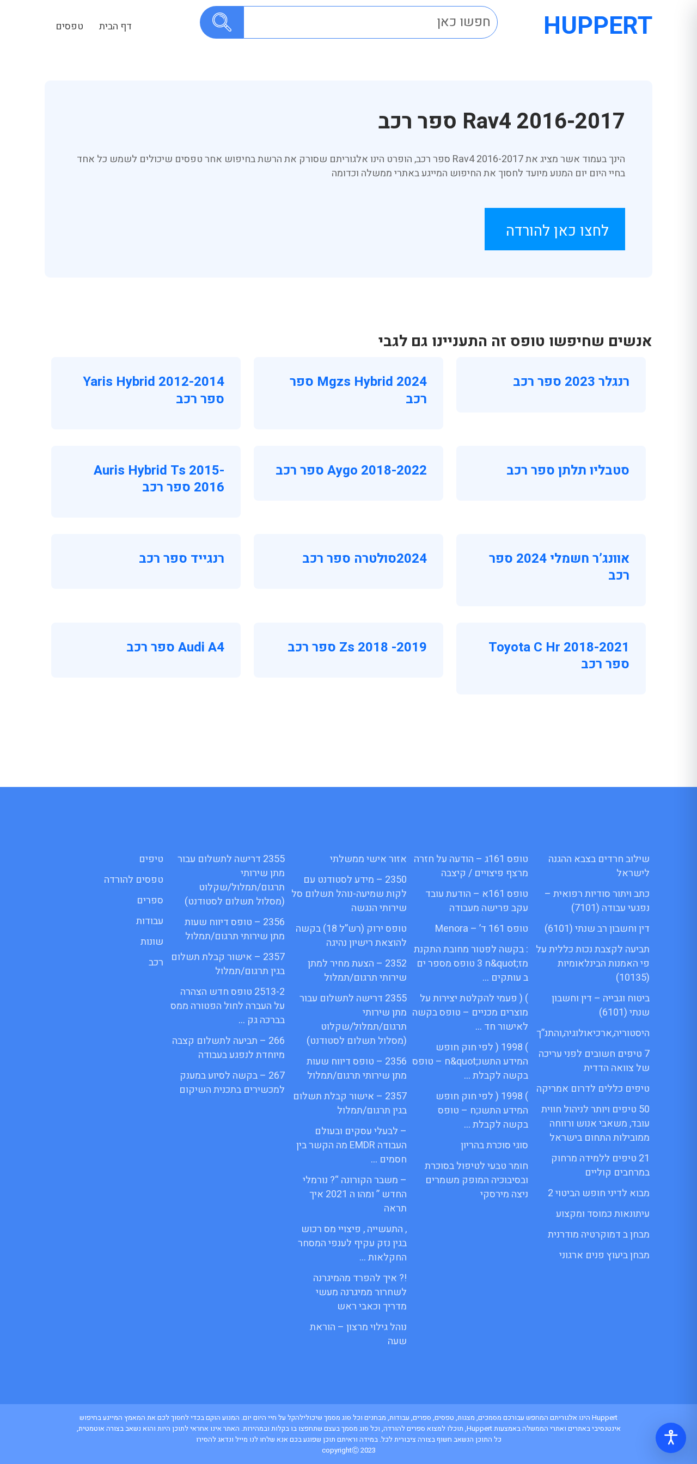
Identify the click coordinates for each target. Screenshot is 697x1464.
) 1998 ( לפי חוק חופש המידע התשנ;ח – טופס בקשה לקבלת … (482, 1110)
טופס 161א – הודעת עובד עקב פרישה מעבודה (476, 901)
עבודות (149, 921)
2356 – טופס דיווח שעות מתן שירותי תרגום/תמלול (357, 1068)
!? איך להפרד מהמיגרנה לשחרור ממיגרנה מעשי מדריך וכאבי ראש (360, 1292)
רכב (156, 962)
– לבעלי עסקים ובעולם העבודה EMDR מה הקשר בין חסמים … (351, 1145)
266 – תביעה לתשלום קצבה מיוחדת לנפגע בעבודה (228, 1048)
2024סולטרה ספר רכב (364, 558)
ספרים (150, 900)
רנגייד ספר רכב (181, 558)
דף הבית (115, 26)
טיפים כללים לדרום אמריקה (593, 1088)
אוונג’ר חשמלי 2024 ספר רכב (559, 567)
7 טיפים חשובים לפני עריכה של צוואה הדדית (594, 1061)
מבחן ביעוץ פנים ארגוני (604, 1255)
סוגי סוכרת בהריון (494, 1145)
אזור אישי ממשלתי (368, 859)
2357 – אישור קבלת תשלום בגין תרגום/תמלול (350, 1103)
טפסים (69, 26)
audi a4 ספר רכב (175, 647)
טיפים (151, 859)
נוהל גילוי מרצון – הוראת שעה (358, 1334)
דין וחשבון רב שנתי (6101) (597, 928)
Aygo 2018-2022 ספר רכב (351, 470)
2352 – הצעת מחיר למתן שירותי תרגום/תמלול (357, 970)
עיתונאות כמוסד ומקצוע (603, 1214)
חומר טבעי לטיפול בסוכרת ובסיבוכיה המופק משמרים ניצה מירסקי (476, 1180)
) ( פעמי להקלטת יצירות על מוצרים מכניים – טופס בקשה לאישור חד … (470, 1012)
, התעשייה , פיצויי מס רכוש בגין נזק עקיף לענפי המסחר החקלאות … (352, 1243)
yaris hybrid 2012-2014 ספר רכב (153, 390)
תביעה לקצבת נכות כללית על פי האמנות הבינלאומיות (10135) (593, 963)
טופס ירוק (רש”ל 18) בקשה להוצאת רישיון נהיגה (351, 935)
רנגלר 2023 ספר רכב (571, 381)
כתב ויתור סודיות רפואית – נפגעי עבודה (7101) (597, 901)
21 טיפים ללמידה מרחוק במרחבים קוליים (600, 1165)
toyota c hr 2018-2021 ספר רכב (558, 656)
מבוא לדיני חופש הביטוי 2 (599, 1193)
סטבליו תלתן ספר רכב (567, 470)
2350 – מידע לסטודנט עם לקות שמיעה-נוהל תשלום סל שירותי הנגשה (349, 893)
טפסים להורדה (133, 879)
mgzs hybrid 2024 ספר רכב (358, 390)
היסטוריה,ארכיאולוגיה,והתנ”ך (593, 1033)
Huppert (597, 26)
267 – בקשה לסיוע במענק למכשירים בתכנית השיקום (232, 1082)
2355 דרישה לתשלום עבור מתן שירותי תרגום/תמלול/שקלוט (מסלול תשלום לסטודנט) (353, 1019)
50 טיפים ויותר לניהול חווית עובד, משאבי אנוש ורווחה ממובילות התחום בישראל (595, 1123)
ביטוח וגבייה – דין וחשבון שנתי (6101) (601, 1005)
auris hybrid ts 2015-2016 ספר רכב (159, 479)
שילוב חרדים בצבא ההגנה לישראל (599, 866)
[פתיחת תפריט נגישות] (671, 1438)
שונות (151, 941)
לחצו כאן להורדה (557, 231)
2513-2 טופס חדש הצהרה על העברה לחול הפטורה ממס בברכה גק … (227, 1006)
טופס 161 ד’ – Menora (481, 928)
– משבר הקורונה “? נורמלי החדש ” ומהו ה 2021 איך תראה (355, 1194)
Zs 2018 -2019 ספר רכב (357, 647)
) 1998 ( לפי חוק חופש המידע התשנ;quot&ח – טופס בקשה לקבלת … (470, 1061)
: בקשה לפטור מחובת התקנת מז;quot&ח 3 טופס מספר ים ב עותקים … (471, 963)
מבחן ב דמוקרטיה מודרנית (599, 1234)
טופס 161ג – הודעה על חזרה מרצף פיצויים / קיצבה (471, 866)
